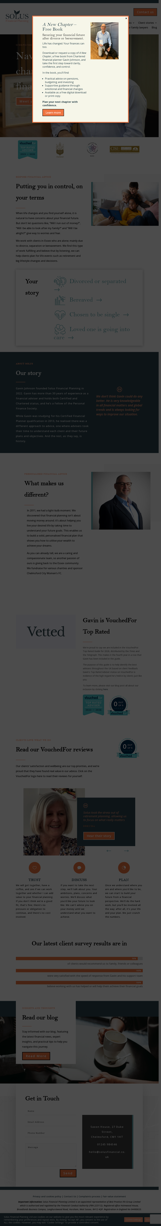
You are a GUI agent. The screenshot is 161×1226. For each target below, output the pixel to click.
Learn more (53, 112)
